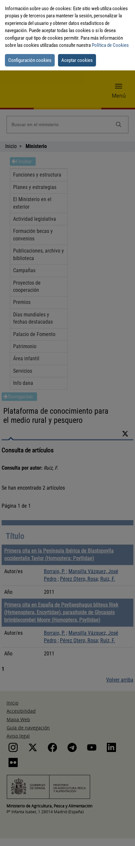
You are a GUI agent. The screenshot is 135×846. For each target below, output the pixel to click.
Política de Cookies (110, 45)
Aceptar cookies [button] (77, 60)
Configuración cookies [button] (29, 60)
